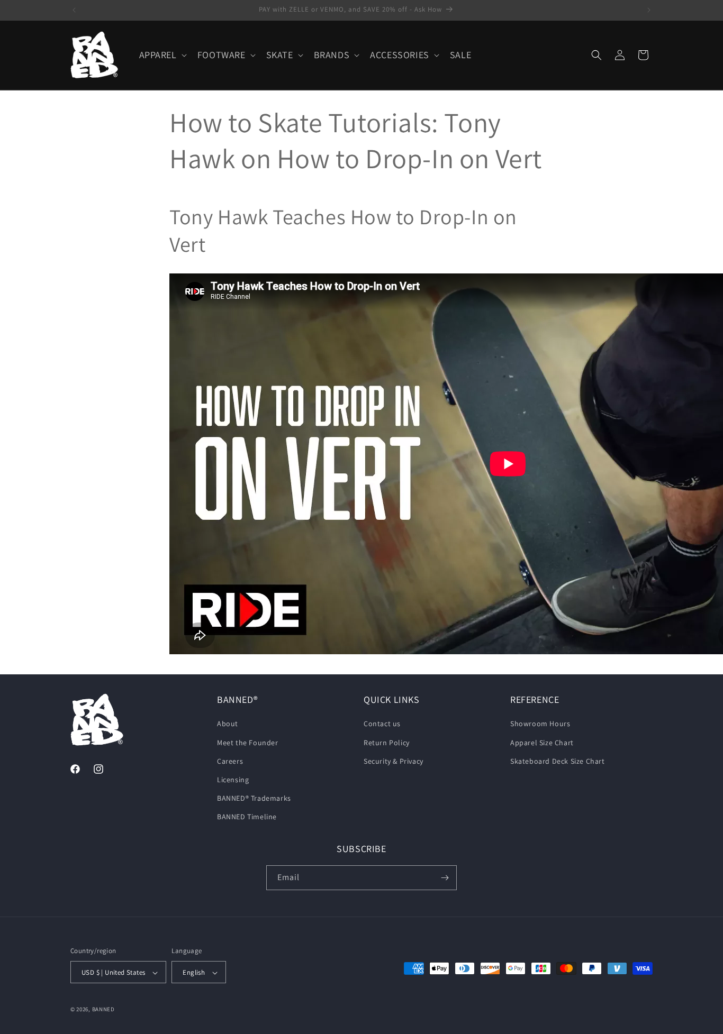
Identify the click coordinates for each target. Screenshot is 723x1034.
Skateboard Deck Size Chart (557, 761)
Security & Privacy (393, 761)
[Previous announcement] (74, 10)
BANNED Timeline (247, 817)
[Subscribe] (444, 877)
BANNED (103, 1009)
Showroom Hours (540, 724)
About (227, 724)
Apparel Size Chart (542, 742)
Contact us (382, 724)
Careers (230, 761)
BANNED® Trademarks (254, 798)
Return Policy (387, 742)
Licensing (233, 779)
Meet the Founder (247, 742)
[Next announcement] (649, 10)
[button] (162, 54)
